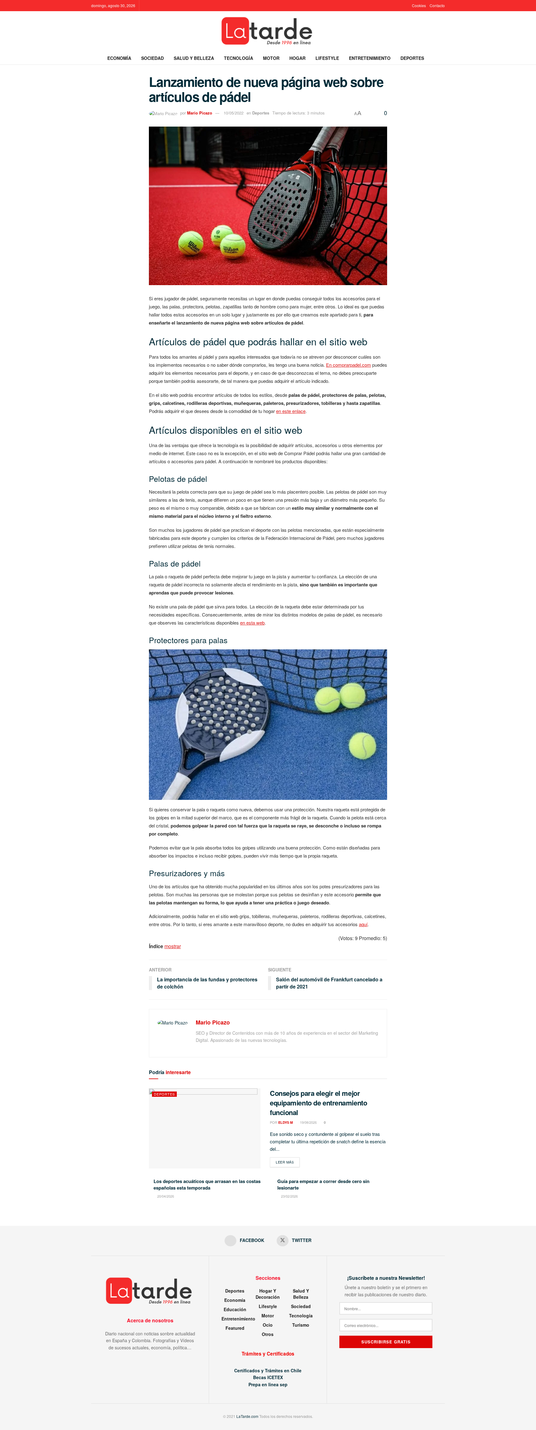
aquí (363, 924)
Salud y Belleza (194, 58)
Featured (235, 1328)
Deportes (412, 58)
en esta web (252, 622)
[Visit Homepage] (268, 31)
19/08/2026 (308, 1122)
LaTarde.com (247, 1416)
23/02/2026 (289, 1196)
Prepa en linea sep (268, 1384)
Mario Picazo (199, 113)
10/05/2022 (233, 113)
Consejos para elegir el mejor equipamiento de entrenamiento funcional (318, 1102)
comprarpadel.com (352, 364)
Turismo (300, 1325)
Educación (235, 1309)
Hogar (297, 58)
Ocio (268, 1325)
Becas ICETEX (268, 1377)
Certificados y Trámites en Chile (268, 1370)
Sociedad (152, 58)
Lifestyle (327, 58)
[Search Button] (442, 58)
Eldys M (285, 1122)
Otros (268, 1334)
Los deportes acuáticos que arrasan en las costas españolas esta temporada (207, 1184)
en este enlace (291, 411)
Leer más (288, 1161)
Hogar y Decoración (268, 1294)
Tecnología (238, 58)
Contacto (437, 5)
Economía (119, 58)
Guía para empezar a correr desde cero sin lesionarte (323, 1184)
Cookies (419, 5)
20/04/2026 (165, 1196)
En (329, 364)
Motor (271, 58)
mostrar (172, 946)
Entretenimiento (370, 58)
